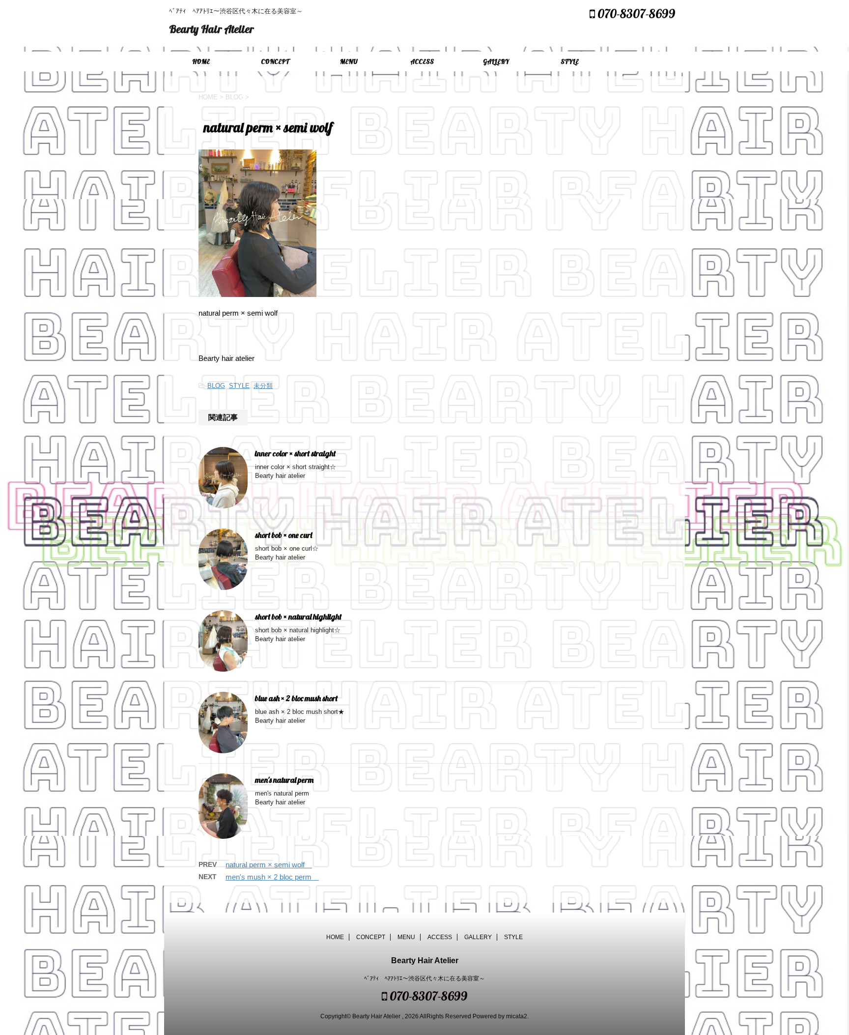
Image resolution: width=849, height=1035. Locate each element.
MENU (348, 61)
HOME (201, 61)
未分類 (263, 385)
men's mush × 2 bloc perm (272, 877)
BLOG (216, 385)
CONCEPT (275, 61)
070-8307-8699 (635, 13)
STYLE (570, 61)
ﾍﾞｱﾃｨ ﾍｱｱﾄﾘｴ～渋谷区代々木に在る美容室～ (424, 978)
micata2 (516, 1016)
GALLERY (496, 61)
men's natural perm (284, 780)
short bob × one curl (287, 535)
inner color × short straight (299, 453)
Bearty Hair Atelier (211, 29)
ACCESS (422, 61)
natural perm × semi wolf (269, 864)
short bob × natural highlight (302, 616)
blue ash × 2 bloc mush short (300, 698)
